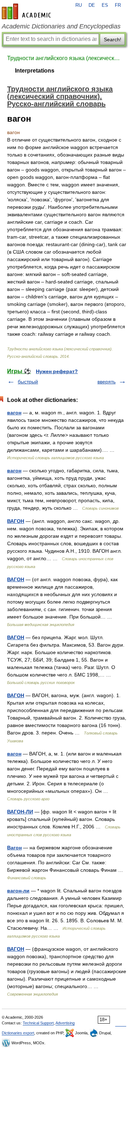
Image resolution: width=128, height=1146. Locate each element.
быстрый (28, 381)
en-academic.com (27, 11)
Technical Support (38, 1023)
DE (92, 5)
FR (118, 5)
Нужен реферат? (57, 371)
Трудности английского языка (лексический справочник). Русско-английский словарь (64, 58)
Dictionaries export (18, 1033)
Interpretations (34, 71)
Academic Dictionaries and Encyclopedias (61, 26)
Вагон (14, 847)
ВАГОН (15, 521)
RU (78, 5)
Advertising (65, 1023)
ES (105, 5)
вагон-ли (18, 890)
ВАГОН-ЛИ (20, 812)
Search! (112, 39)
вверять (106, 381)
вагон (14, 412)
